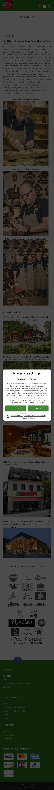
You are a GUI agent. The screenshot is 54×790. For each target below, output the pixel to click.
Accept (38, 408)
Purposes (21, 379)
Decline (15, 408)
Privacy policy (22, 413)
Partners (33, 379)
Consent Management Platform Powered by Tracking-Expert (28, 417)
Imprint (33, 413)
